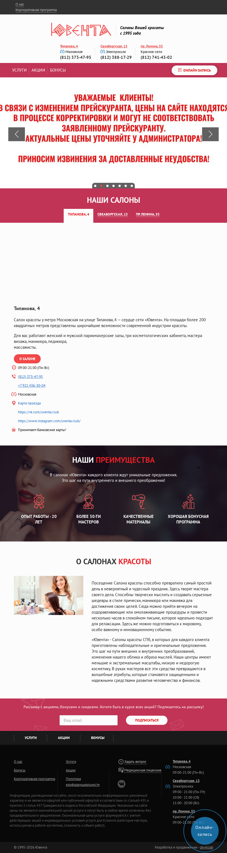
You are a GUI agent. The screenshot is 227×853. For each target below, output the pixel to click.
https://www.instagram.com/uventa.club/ (49, 421)
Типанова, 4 (69, 46)
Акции (38, 70)
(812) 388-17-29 (116, 57)
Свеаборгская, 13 (113, 46)
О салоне (27, 358)
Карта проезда (29, 403)
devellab (206, 847)
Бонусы (58, 70)
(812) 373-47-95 (75, 57)
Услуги (19, 70)
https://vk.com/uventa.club (38, 412)
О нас (20, 4)
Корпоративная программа (36, 9)
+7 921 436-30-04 (31, 385)
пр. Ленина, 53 (152, 46)
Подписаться (147, 720)
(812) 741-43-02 (156, 57)
